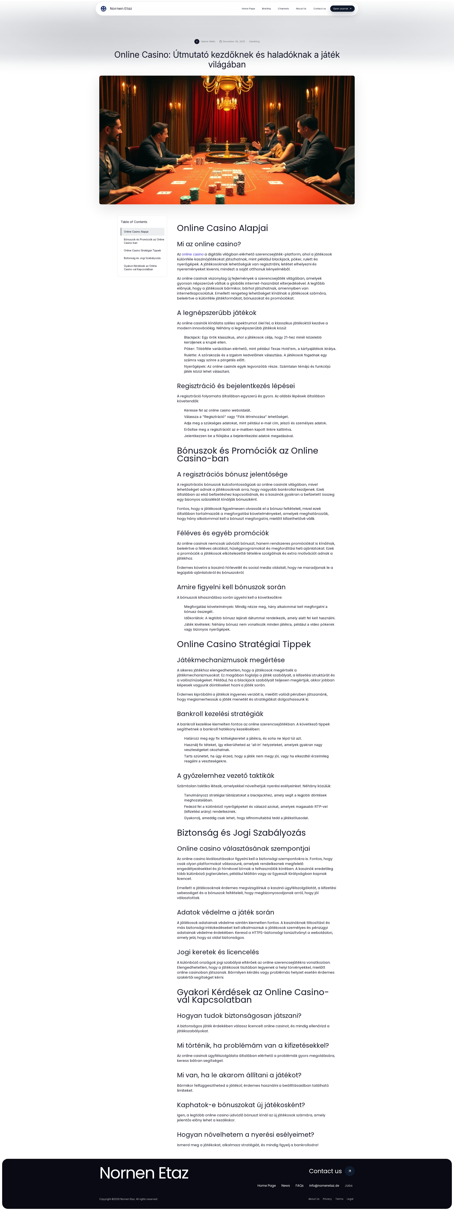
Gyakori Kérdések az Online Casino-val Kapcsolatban (140, 267)
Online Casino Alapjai (136, 231)
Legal (350, 1199)
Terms (339, 1199)
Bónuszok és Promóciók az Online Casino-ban (144, 241)
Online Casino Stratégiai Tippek (142, 250)
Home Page (267, 1185)
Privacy (327, 1199)
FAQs (300, 1185)
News (285, 1185)
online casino (193, 254)
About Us (313, 1199)
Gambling (254, 41)
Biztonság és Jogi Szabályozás (142, 258)
